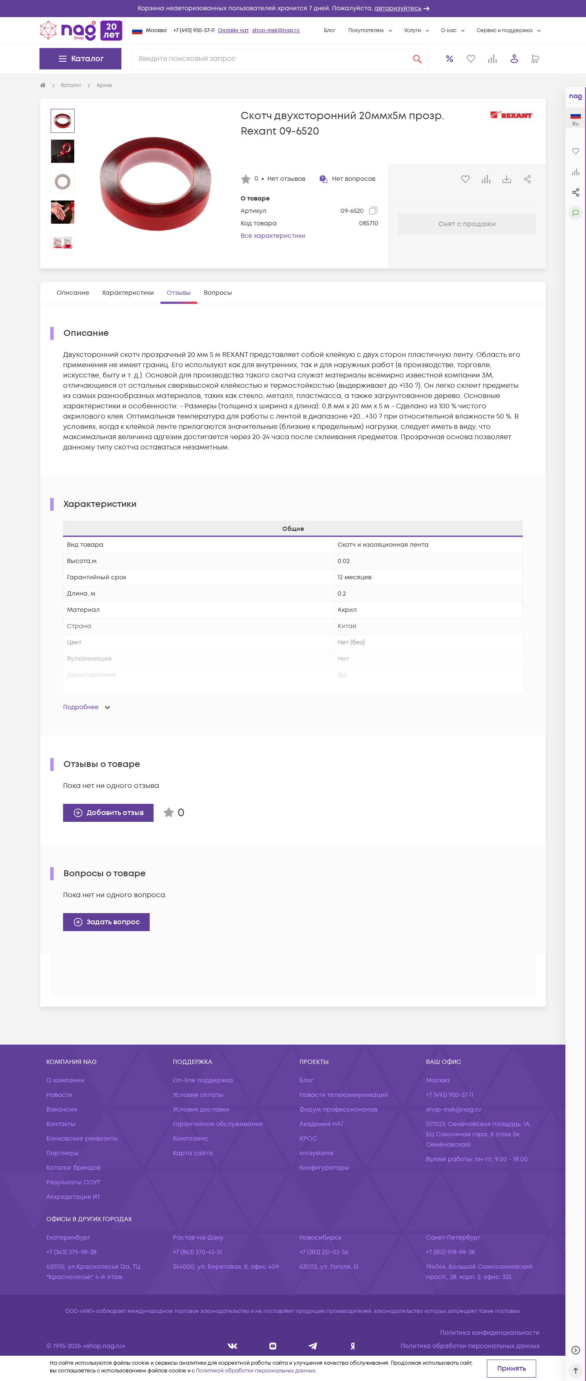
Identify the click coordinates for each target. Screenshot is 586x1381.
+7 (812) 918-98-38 (450, 1252)
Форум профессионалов (338, 1109)
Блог (329, 30)
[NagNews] (313, 1346)
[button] (293, 8)
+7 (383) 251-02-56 (323, 1252)
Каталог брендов (73, 1168)
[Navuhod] (273, 1346)
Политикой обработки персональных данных (255, 1371)
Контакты (61, 1124)
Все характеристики (273, 236)
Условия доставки (201, 1109)
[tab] (73, 293)
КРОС (308, 1139)
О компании (65, 1080)
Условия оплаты (198, 1095)
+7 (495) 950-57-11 (193, 30)
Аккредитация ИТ (73, 1197)
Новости (59, 1095)
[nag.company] (232, 1346)
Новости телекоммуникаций (343, 1095)
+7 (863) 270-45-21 (197, 1252)
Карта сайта (193, 1153)
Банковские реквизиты (82, 1139)
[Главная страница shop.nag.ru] (81, 30)
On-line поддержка (203, 1080)
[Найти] (417, 59)
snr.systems (316, 1153)
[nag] (352, 1346)
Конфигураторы (324, 1168)
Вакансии (61, 1109)
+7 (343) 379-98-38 (71, 1252)
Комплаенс (190, 1139)
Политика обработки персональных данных (470, 1346)
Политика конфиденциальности (490, 1333)
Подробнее (81, 707)
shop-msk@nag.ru (276, 30)
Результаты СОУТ (73, 1182)
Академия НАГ (321, 1124)
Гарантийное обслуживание (218, 1124)
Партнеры (62, 1153)
